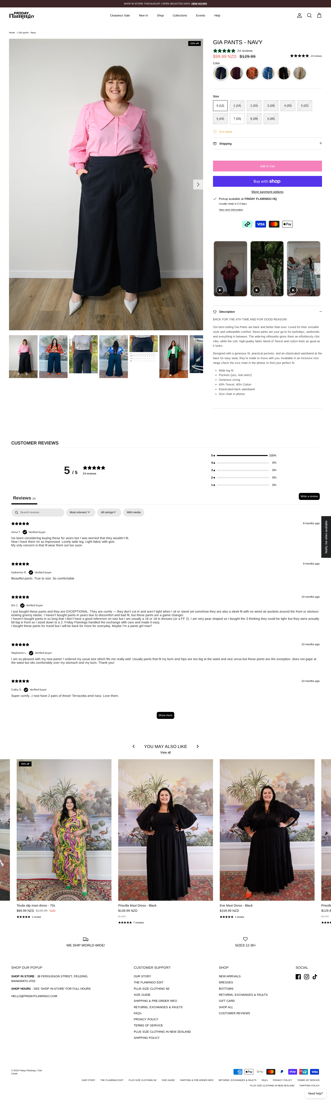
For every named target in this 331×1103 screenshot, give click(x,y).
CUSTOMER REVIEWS (234, 1013)
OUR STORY (142, 976)
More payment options (267, 192)
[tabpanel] (165, 615)
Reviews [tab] (24, 497)
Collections (180, 15)
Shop (160, 15)
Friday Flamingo (28, 1070)
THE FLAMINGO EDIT (148, 982)
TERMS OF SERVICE (148, 1025)
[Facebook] (298, 976)
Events (200, 15)
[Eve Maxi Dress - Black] (267, 830)
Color (216, 63)
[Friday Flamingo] (21, 15)
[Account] (298, 15)
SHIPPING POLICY (147, 1037)
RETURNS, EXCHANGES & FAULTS (158, 1007)
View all (165, 752)
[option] (106, 184)
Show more (165, 715)
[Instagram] (306, 976)
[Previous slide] (217, 269)
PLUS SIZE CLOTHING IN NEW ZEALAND (162, 1031)
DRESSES (226, 982)
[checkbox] (133, 512)
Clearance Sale (120, 15)
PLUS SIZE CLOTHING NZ (152, 988)
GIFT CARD (227, 1001)
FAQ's (138, 1013)
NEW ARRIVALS (230, 976)
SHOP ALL (226, 1007)
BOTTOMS (226, 988)
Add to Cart (267, 166)
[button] (221, 73)
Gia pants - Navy (27, 32)
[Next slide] (318, 269)
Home (12, 32)
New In (143, 15)
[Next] (198, 184)
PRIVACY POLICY (146, 1019)
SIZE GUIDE (142, 994)
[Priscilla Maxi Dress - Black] (165, 830)
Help (217, 15)
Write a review (309, 496)
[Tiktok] (314, 976)
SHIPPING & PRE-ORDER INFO (155, 1001)
